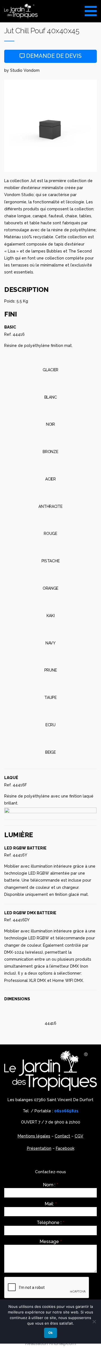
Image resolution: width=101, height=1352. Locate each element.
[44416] (50, 1010)
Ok (50, 1333)
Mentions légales (34, 1136)
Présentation (39, 1148)
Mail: (51, 1204)
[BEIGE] (50, 739)
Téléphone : (50, 1222)
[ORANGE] (50, 575)
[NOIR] (50, 411)
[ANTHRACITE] (50, 493)
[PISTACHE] (50, 548)
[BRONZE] (50, 439)
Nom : (50, 1185)
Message (51, 1241)
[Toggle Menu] (91, 9)
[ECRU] (50, 712)
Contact (62, 1136)
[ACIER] (50, 466)
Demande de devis (53, 56)
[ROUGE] (50, 521)
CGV (79, 1136)
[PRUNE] (50, 657)
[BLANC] (50, 384)
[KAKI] (50, 603)
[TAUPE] (50, 684)
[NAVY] (50, 630)
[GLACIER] (50, 357)
